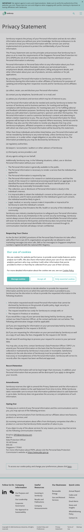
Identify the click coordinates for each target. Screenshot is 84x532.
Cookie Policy (68, 270)
